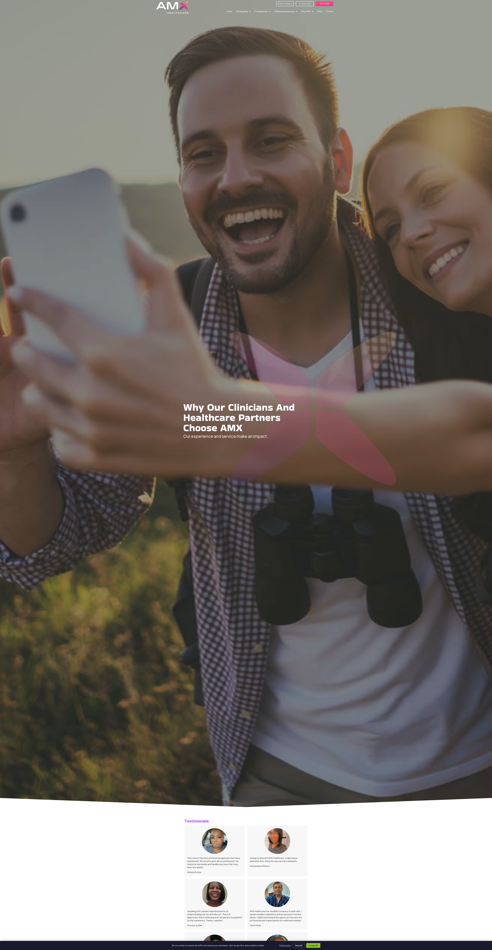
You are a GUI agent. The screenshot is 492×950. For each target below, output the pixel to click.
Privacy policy (285, 945)
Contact (331, 12)
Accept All (313, 945)
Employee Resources (286, 12)
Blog (320, 12)
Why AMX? (308, 12)
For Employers (263, 12)
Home (230, 12)
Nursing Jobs (244, 12)
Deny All (298, 945)
